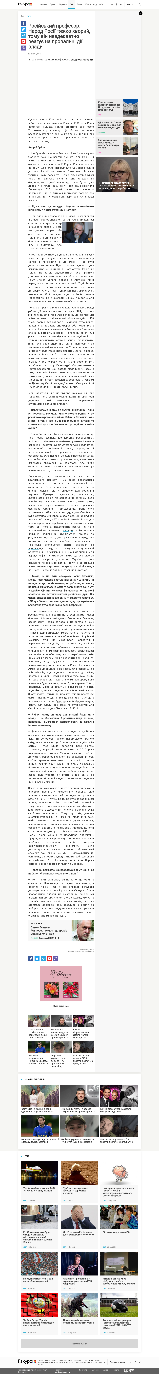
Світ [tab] (27, 1156)
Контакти (83, 1370)
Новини (43, 4)
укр (128, 4)
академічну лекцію (71, 791)
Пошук (116, 1370)
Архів (105, 1370)
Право (53, 4)
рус (132, 4)
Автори (95, 1370)
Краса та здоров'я (94, 4)
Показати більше (79, 1344)
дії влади (67, 530)
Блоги (79, 4)
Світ (72, 4)
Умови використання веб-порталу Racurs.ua (32, 1371)
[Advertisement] (64, 89)
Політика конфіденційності (62, 1371)
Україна (63, 4)
